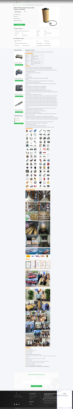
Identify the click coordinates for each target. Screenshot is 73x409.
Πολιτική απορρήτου (17, 408)
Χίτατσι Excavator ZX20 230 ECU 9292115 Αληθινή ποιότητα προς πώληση (18, 63)
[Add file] (57, 408)
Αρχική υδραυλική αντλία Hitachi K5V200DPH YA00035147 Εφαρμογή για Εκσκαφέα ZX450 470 (18, 79)
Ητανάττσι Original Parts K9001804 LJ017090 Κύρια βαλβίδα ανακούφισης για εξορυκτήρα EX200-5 (18, 110)
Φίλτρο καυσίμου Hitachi (32, 366)
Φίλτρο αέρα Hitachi (38, 366)
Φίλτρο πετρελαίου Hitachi (45, 366)
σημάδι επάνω (57, 402)
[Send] (71, 408)
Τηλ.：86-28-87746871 (18, 395)
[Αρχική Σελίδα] (16, 393)
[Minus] (71, 391)
